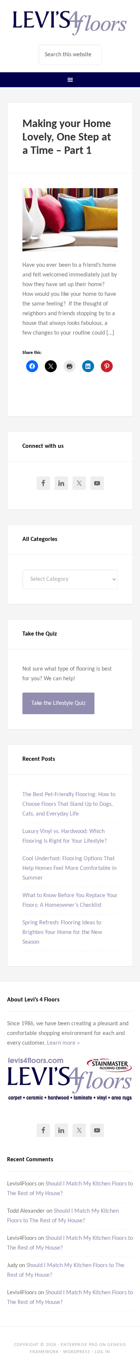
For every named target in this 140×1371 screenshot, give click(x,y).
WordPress (76, 1352)
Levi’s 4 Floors (70, 22)
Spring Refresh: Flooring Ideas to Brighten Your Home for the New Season (62, 932)
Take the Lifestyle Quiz (58, 703)
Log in (102, 1352)
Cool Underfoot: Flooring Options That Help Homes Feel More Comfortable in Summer (69, 868)
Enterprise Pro (79, 1345)
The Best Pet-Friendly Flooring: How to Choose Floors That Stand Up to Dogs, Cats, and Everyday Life (68, 804)
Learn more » (63, 1043)
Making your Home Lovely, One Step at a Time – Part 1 (66, 137)
